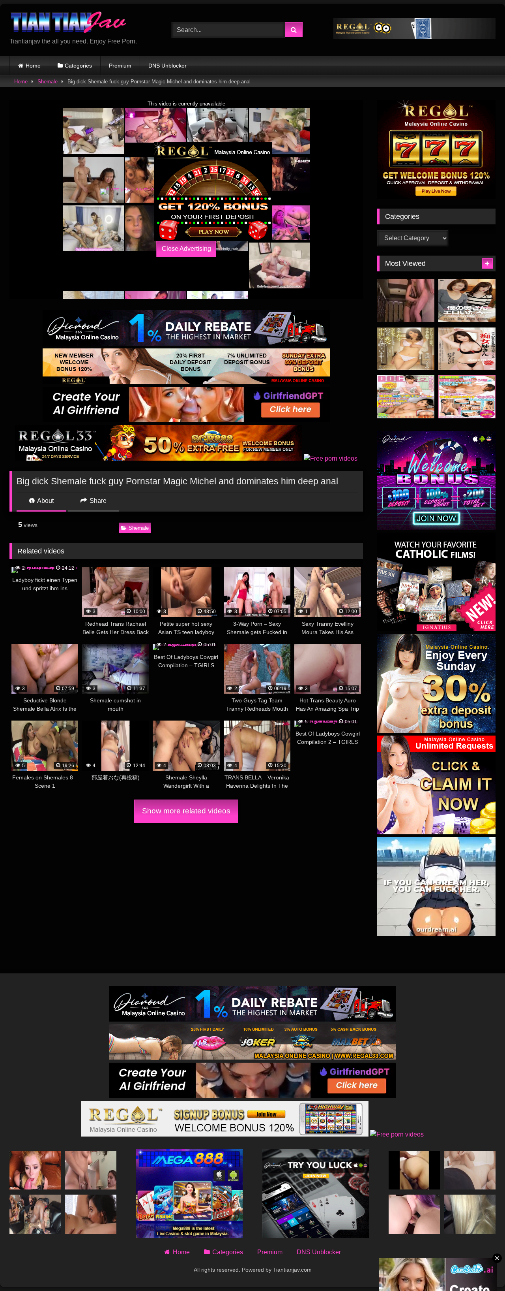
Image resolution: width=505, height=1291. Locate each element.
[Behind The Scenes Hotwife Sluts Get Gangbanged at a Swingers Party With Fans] (35, 1214)
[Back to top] (480, 1267)
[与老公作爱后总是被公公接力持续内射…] (405, 349)
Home (33, 65)
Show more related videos (186, 811)
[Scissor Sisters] (91, 1170)
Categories (78, 65)
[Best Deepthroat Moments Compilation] (35, 1170)
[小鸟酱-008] (470, 1170)
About (45, 500)
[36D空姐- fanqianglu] (414, 1170)
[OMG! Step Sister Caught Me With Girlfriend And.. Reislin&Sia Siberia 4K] (414, 1214)
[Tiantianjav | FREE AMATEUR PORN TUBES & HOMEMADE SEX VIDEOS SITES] (68, 23)
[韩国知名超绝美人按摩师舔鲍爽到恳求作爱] (467, 396)
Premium (120, 65)
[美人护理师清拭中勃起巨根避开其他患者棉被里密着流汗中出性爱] (405, 396)
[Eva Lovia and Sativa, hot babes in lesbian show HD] (91, 1214)
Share (97, 500)
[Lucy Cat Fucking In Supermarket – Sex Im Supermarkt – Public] (470, 1214)
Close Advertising (186, 248)
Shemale (47, 82)
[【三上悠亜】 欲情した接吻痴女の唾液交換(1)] (405, 300)
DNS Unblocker (167, 65)
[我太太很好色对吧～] (467, 300)
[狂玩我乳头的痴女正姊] (467, 349)
